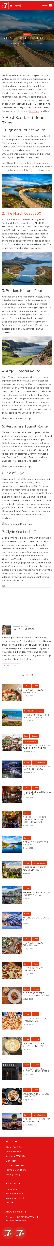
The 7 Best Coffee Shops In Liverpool (35, 1044)
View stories (11, 666)
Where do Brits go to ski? (36, 919)
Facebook (11, 1189)
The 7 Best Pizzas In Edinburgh (34, 691)
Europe (27, 34)
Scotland (34, 111)
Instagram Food (14, 1193)
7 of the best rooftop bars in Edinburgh (36, 747)
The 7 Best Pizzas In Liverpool (34, 969)
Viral (40, 711)
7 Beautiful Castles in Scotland (36, 843)
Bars (26, 736)
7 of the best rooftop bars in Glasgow (36, 768)
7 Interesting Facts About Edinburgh (34, 868)
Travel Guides (29, 711)
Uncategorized (30, 742)
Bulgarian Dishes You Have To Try (36, 1095)
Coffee (26, 989)
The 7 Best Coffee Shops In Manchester (36, 1070)
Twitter (9, 1202)
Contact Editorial (14, 1165)
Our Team (10, 1160)
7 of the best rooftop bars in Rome (36, 1120)
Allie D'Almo (27, 43)
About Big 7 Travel (15, 1147)
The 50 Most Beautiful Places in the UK (36, 716)
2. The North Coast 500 (21, 213)
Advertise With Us (15, 1156)
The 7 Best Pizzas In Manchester (34, 1019)
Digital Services (13, 1151)
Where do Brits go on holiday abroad (36, 893)
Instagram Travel (14, 1198)
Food (36, 686)
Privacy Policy (12, 1174)
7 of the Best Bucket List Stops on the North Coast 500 (35, 819)
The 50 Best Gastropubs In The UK (37, 793)
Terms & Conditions (15, 1169)
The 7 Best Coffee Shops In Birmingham (36, 994)
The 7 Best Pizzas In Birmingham (34, 944)
